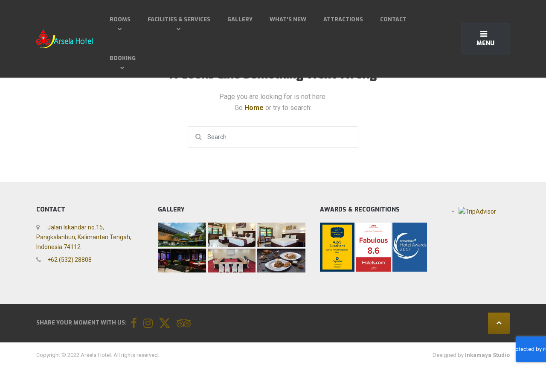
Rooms (120, 19)
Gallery (240, 19)
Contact (393, 19)
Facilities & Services (179, 19)
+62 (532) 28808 (69, 259)
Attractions (343, 19)
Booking (123, 58)
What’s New (288, 19)
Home (254, 108)
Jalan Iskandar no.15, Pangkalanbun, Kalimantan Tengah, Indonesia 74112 (83, 237)
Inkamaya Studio (487, 355)
